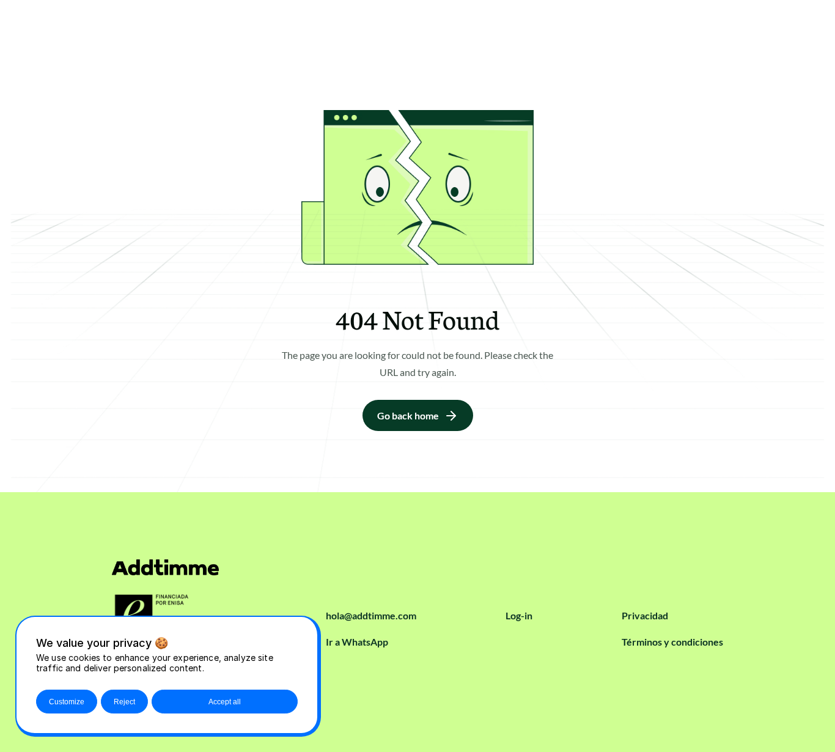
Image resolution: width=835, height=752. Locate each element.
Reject (124, 702)
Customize (66, 702)
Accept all (224, 702)
